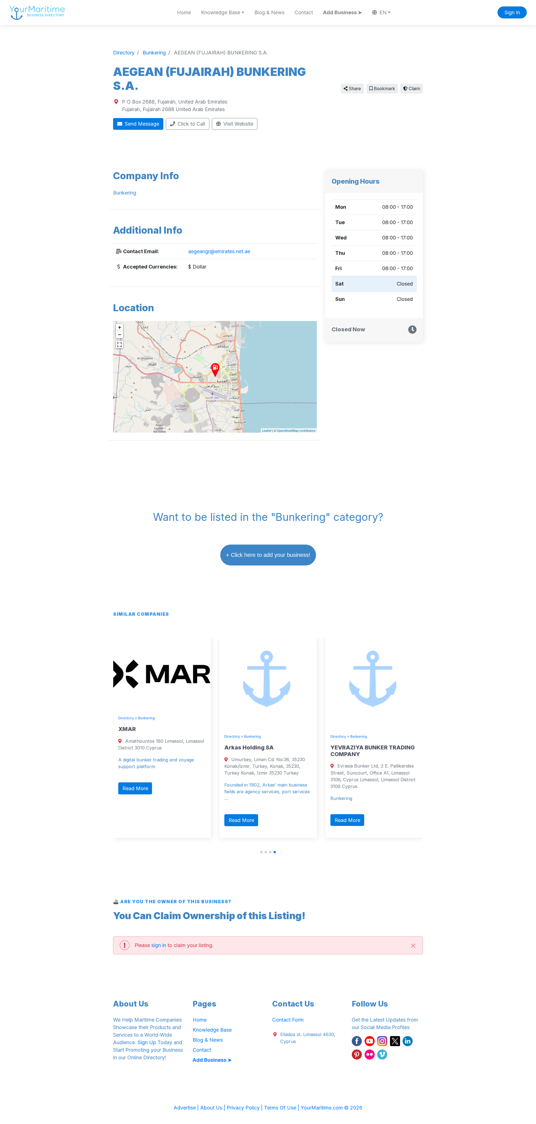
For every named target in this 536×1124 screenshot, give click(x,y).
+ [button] (119, 327)
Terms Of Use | (282, 1108)
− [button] (119, 334)
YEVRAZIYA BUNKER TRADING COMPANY (372, 751)
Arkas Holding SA (249, 747)
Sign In (512, 12)
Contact (304, 12)
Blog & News (269, 12)
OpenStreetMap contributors (296, 430)
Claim (414, 88)
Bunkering (146, 718)
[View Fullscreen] (119, 344)
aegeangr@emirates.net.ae (219, 251)
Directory (126, 718)
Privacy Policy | (245, 1108)
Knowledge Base (212, 1030)
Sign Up (147, 1042)
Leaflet (266, 430)
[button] (261, 852)
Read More (135, 788)
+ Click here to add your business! (268, 555)
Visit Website (237, 124)
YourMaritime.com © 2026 (331, 1108)
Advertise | (187, 1108)
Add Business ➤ (342, 12)
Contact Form (288, 1020)
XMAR (127, 729)
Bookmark (384, 88)
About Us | (213, 1108)
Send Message (141, 124)
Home (184, 12)
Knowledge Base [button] (220, 12)
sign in (158, 945)
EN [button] (382, 12)
